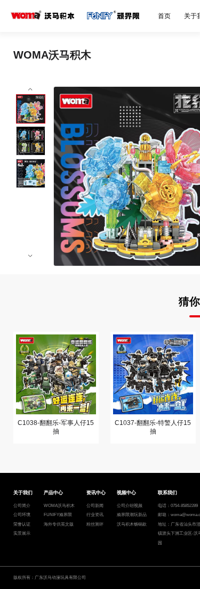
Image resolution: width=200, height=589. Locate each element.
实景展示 (21, 533)
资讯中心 (96, 492)
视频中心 (126, 492)
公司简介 (21, 505)
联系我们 (167, 492)
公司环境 (21, 514)
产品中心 (53, 492)
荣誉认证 (21, 524)
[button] (30, 90)
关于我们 (23, 492)
